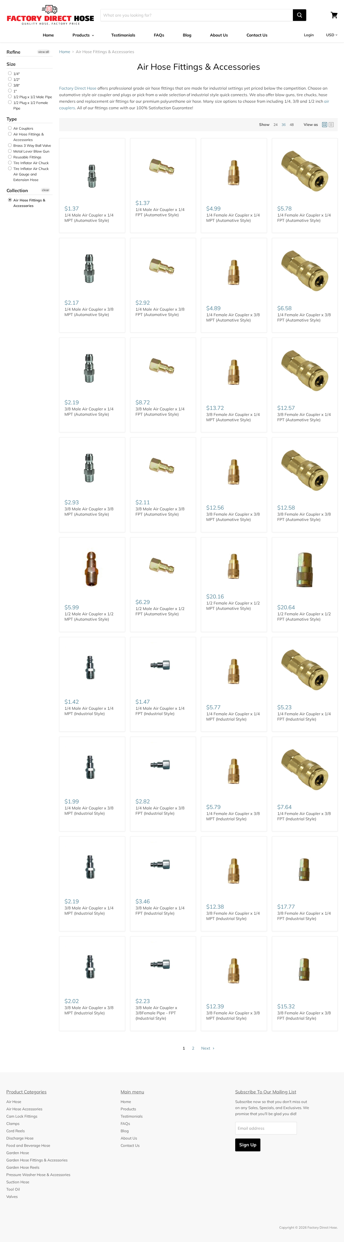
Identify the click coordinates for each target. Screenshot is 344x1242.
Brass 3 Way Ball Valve (31, 145)
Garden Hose (17, 1152)
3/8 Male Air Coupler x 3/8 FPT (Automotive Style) (160, 511)
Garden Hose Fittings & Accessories (36, 1160)
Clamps (12, 1123)
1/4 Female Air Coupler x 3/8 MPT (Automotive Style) (233, 317)
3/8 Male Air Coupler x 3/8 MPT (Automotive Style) (89, 511)
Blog (187, 35)
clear (45, 190)
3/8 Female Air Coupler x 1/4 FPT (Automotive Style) (304, 417)
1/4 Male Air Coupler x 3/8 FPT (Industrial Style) (160, 810)
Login (309, 34)
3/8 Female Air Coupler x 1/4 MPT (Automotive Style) (233, 417)
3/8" (16, 85)
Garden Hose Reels (22, 1167)
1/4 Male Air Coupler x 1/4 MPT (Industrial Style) (89, 711)
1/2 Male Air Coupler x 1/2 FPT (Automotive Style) (160, 611)
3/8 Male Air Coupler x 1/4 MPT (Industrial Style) (89, 910)
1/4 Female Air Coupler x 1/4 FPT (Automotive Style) (304, 217)
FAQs (159, 35)
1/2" (16, 79)
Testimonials (123, 35)
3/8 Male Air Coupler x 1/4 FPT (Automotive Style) (160, 411)
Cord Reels (15, 1130)
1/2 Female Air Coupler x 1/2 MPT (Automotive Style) (233, 605)
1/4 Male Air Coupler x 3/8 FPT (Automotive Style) (160, 312)
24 (275, 124)
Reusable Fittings (26, 157)
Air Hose (13, 1101)
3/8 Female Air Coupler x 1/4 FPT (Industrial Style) (304, 916)
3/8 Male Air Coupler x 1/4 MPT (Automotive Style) (89, 411)
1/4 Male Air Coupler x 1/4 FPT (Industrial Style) (160, 711)
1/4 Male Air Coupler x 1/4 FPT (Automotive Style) (160, 212)
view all (43, 52)
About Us (219, 35)
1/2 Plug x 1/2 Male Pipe (32, 97)
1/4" (16, 74)
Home (48, 35)
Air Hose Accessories (24, 1109)
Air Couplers (22, 128)
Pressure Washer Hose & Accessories (38, 1174)
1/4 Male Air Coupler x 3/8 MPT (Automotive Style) (89, 312)
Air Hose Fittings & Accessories (28, 137)
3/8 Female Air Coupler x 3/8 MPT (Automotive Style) (233, 517)
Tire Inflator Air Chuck (30, 163)
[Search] (299, 15)
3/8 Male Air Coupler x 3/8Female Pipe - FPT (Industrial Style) (156, 1013)
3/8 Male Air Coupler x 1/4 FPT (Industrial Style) (160, 910)
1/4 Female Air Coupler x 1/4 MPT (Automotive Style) (233, 217)
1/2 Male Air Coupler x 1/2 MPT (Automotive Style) (89, 616)
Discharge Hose (19, 1138)
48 (292, 124)
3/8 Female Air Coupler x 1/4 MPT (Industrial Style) (233, 916)
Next (206, 1048)
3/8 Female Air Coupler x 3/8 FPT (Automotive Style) (304, 517)
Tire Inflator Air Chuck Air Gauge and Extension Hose (30, 174)
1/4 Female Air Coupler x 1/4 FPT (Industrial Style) (304, 716)
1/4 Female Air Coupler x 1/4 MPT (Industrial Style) (233, 716)
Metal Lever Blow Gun (30, 151)
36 (284, 124)
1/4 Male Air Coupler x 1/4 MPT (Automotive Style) (89, 217)
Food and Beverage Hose (28, 1145)
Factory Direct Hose (77, 88)
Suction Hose (17, 1182)
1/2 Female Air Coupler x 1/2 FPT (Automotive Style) (304, 616)
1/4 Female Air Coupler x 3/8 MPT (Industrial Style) (233, 816)
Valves (12, 1196)
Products (82, 35)
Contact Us (257, 35)
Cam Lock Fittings (21, 1116)
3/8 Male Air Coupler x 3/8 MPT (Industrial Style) (89, 1010)
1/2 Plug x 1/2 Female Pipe (30, 105)
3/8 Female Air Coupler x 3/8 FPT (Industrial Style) (304, 1015)
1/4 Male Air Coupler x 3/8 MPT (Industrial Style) (89, 810)
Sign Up (247, 1145)
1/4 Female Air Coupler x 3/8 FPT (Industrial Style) (304, 816)
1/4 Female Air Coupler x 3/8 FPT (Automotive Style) (304, 317)
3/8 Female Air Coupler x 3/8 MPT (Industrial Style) (233, 1015)
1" (14, 91)
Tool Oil (13, 1189)
